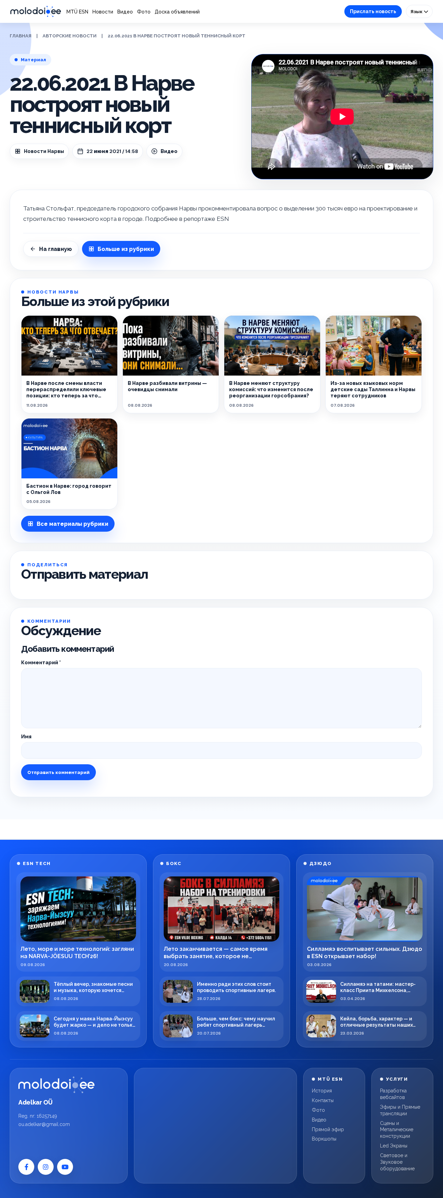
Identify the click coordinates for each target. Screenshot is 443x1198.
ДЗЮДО (320, 863)
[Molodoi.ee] (56, 1085)
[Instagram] (46, 1167)
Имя (26, 736)
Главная (20, 35)
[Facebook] (26, 1167)
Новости (102, 12)
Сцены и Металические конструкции (396, 1129)
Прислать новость (373, 11)
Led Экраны (393, 1146)
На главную (55, 249)
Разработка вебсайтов (393, 1094)
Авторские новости (70, 35)
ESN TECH (37, 863)
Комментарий (41, 662)
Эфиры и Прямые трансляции (400, 1110)
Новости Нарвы (44, 151)
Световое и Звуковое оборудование (397, 1162)
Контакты (323, 1100)
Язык (417, 11)
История (322, 1090)
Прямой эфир (328, 1129)
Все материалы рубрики (72, 524)
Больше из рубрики (126, 249)
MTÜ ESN (77, 12)
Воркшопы (324, 1139)
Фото (144, 12)
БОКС (173, 863)
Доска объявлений (177, 12)
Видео (125, 12)
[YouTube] (65, 1167)
